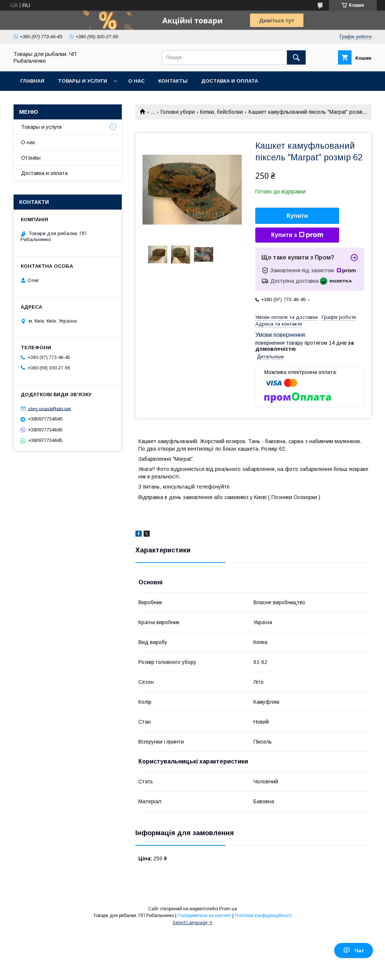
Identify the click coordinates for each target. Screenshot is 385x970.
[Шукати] (296, 57)
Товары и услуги (82, 81)
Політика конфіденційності (263, 915)
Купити (297, 216)
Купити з (284, 235)
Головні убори (178, 112)
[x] (147, 535)
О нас (136, 81)
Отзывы (31, 158)
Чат (359, 950)
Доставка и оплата (229, 81)
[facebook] (138, 535)
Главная (32, 81)
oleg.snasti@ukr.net (49, 408)
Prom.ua (228, 908)
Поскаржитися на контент (204, 915)
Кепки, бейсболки (221, 112)
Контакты (173, 81)
